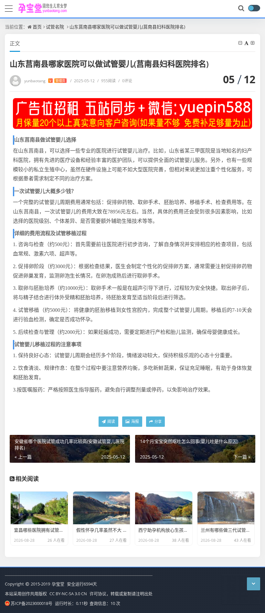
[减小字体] (240, 43)
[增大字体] (253, 43)
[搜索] (241, 8)
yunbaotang (44, 81)
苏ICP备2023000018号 (31, 603)
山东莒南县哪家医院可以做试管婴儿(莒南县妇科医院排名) (127, 27)
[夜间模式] (254, 8)
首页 (37, 27)
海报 (134, 421)
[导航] (9, 8)
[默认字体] (246, 43)
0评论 (125, 81)
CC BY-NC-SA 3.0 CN (68, 593)
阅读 (110, 421)
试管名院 (55, 27)
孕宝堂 (58, 584)
